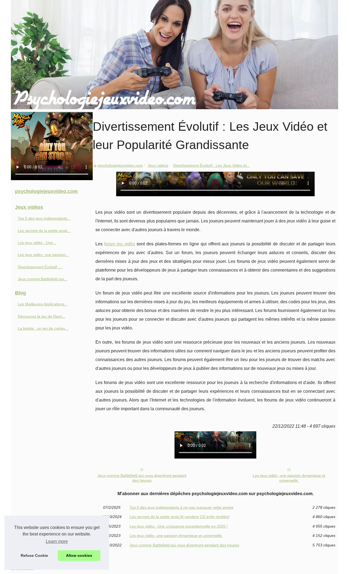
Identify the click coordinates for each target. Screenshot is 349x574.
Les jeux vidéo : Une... (37, 242)
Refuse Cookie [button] (34, 555)
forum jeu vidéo (119, 244)
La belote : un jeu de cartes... (43, 328)
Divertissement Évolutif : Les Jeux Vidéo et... (211, 165)
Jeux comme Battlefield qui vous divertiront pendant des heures (141, 478)
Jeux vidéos (158, 165)
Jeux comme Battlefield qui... (42, 279)
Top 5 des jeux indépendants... (44, 218)
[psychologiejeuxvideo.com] (174, 54)
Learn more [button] (57, 541)
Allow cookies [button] (79, 555)
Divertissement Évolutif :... (40, 267)
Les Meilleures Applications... (43, 304)
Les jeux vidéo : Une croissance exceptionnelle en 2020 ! (179, 526)
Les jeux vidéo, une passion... (43, 254)
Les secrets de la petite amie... (44, 230)
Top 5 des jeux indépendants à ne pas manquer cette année (181, 507)
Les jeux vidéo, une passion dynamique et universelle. (289, 478)
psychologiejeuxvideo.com (120, 165)
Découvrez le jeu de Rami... (41, 316)
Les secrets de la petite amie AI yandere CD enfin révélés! (180, 517)
